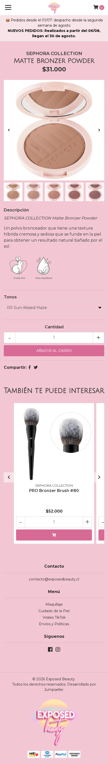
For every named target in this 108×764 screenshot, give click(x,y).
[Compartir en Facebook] (30, 367)
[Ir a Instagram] (58, 650)
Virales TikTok (54, 617)
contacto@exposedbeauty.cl (54, 579)
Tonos (10, 297)
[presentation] (9, 130)
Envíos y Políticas (54, 624)
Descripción (16, 210)
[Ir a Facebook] (50, 650)
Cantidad (54, 327)
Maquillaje (54, 604)
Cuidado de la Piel (54, 611)
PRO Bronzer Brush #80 (54, 490)
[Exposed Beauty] (54, 7)
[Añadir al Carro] (54, 535)
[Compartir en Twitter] (36, 367)
